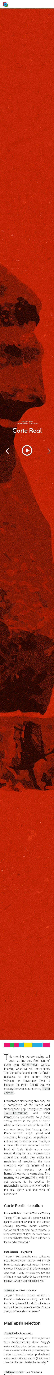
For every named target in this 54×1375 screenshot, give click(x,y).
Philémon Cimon (14, 1372)
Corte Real (29, 1064)
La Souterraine (16, 1113)
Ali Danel (9, 1290)
